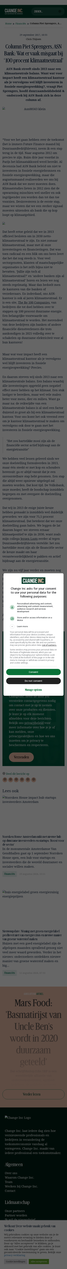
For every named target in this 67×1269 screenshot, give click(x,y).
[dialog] (33, 634)
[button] (33, 626)
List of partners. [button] (49, 645)
